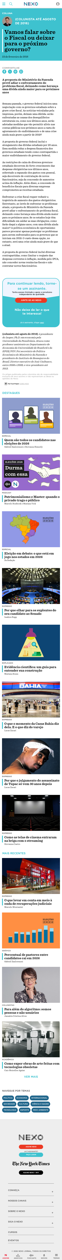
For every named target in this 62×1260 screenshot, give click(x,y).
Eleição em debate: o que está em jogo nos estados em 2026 (29, 555)
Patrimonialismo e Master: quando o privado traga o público (32, 498)
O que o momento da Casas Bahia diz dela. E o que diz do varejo (31, 725)
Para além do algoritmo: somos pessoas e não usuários (27, 1011)
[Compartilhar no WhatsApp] (21, 72)
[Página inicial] (31, 4)
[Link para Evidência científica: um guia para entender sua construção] (31, 643)
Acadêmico (8, 1059)
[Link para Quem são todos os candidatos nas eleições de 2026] (31, 416)
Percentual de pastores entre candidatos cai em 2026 (26, 956)
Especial (6, 436)
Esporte (24, 1110)
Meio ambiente (40, 1110)
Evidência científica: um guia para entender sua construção (30, 668)
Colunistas (8, 1005)
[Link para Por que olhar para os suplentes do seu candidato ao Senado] (31, 586)
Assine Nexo (31, 1147)
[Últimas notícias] (44, 1256)
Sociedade (9, 1104)
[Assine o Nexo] (5, 1256)
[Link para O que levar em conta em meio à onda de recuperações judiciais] (31, 876)
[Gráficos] (18, 1256)
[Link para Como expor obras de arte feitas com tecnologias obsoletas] (31, 1039)
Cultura (23, 1104)
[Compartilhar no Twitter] (10, 72)
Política (8, 1098)
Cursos (12, 1232)
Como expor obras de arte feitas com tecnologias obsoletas (32, 1065)
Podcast (6, 493)
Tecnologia (10, 1110)
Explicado (7, 663)
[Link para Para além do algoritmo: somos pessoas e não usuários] (31, 985)
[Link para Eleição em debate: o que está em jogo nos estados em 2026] (31, 529)
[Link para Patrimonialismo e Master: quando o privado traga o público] (31, 472)
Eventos (13, 1240)
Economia (22, 1098)
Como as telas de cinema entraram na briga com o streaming (30, 839)
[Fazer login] (58, 4)
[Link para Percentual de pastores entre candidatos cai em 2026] (31, 930)
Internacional (39, 1098)
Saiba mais (24, 384)
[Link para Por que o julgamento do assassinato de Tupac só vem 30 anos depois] (31, 756)
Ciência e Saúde (40, 1104)
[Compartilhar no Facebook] (4, 72)
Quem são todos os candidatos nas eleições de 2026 (30, 441)
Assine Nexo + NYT (31, 1172)
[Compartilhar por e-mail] (15, 72)
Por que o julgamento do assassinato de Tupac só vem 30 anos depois (31, 782)
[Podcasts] (31, 1256)
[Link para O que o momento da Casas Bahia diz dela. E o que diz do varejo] (31, 699)
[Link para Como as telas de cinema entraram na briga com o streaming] (31, 813)
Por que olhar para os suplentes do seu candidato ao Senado (30, 612)
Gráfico (6, 951)
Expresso (7, 606)
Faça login (31, 1154)
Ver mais (31, 1076)
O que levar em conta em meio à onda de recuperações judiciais (28, 902)
